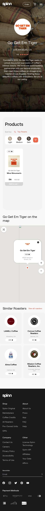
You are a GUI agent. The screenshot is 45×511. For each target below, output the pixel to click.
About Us (26, 408)
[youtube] (27, 483)
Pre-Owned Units (10, 426)
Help (24, 426)
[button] (27, 267)
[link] (7, 4)
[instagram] (9, 483)
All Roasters (7, 422)
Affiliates (26, 454)
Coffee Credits (9, 417)
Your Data (26, 459)
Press (25, 413)
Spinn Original (8, 408)
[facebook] (3, 483)
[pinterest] (21, 483)
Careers (6, 447)
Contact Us (7, 442)
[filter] (35, 140)
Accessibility (8, 456)
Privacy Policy (8, 451)
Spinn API (26, 450)
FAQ (24, 422)
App (24, 417)
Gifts (4, 431)
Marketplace (8, 413)
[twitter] (15, 483)
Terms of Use (8, 460)
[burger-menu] (41, 4)
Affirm (25, 463)
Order (26, 4)
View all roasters (35, 309)
